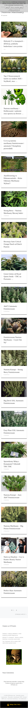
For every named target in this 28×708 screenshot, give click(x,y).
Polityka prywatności (14, 9)
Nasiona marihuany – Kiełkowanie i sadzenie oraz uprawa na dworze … (13, 111)
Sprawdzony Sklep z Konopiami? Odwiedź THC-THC (12, 464)
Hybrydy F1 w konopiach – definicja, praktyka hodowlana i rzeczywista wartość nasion (12, 638)
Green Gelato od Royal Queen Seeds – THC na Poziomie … (12, 276)
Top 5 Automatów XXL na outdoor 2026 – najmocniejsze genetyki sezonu (11, 642)
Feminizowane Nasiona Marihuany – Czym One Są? (13, 339)
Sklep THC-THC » (15, 704)
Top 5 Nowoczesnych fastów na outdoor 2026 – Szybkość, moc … (13, 78)
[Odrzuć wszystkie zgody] (26, 6)
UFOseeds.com (11, 695)
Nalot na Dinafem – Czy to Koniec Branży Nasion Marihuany (14, 559)
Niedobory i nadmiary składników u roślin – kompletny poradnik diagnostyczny (12, 634)
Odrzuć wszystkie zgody (16, 7)
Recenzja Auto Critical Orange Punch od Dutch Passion (13, 244)
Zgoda (7, 7)
